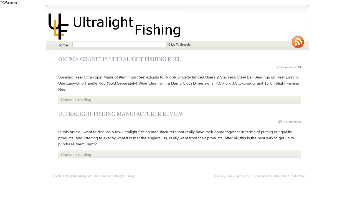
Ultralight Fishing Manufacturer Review (121, 113)
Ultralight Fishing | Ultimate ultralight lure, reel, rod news (117, 26)
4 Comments (292, 122)
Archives (243, 176)
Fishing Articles (262, 176)
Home (62, 45)
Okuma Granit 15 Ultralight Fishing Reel (119, 59)
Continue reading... (78, 100)
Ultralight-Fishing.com (77, 176)
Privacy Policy (224, 176)
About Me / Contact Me (289, 176)
